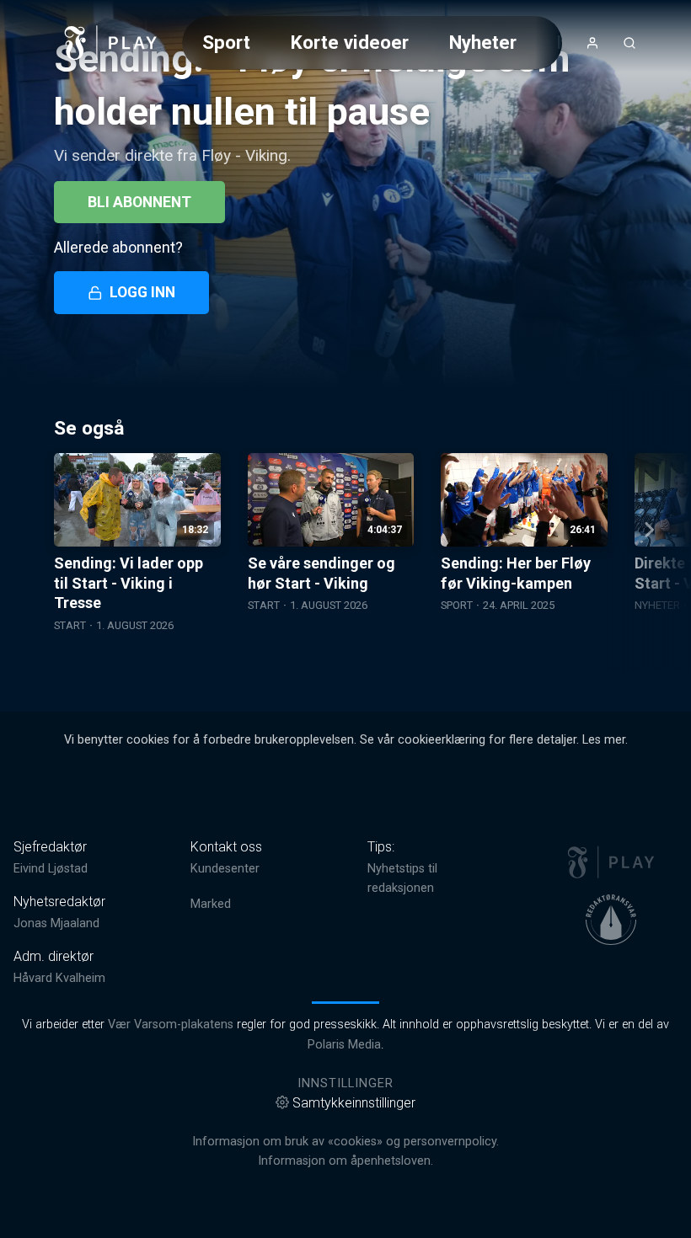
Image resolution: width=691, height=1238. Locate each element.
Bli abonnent (139, 202)
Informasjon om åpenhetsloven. (345, 1161)
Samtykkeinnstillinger (353, 1103)
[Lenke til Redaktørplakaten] (611, 919)
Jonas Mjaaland (56, 923)
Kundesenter (225, 869)
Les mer (603, 740)
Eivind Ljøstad (50, 869)
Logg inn (142, 292)
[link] (111, 43)
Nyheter (483, 42)
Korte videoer (350, 42)
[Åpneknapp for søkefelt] (629, 43)
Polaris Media (344, 1045)
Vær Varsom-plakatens (170, 1024)
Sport (226, 42)
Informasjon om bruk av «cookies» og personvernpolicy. (345, 1141)
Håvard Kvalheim (59, 978)
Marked (210, 904)
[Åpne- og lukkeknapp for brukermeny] (592, 43)
